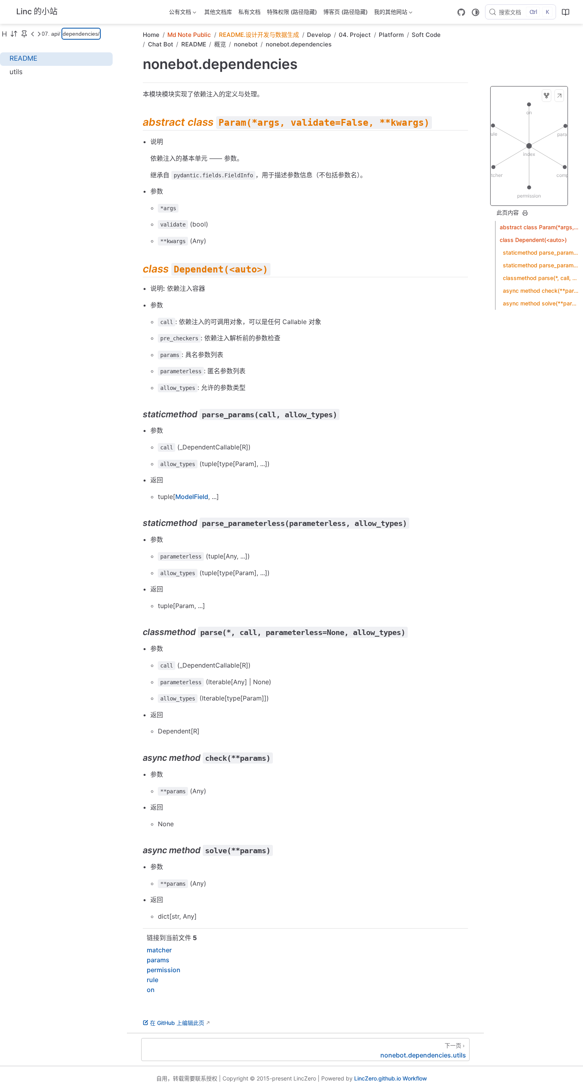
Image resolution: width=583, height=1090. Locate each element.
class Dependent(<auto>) (533, 239)
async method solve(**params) (541, 303)
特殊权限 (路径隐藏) (292, 11)
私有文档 (249, 11)
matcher (159, 950)
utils (16, 72)
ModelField (191, 497)
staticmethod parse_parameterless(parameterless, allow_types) (541, 265)
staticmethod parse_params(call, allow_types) (541, 252)
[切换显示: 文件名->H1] (4, 34)
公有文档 (179, 13)
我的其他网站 (389, 13)
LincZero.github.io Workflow (390, 1078)
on (151, 990)
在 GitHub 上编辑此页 (177, 1022)
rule (152, 980)
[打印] (525, 213)
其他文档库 (218, 11)
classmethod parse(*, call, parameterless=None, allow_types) (541, 277)
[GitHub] (461, 12)
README (23, 58)
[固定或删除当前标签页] (24, 34)
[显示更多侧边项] (32, 34)
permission (163, 970)
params (158, 960)
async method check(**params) (541, 290)
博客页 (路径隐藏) (345, 11)
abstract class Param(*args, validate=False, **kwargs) (539, 227)
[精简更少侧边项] (39, 34)
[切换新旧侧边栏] (14, 34)
